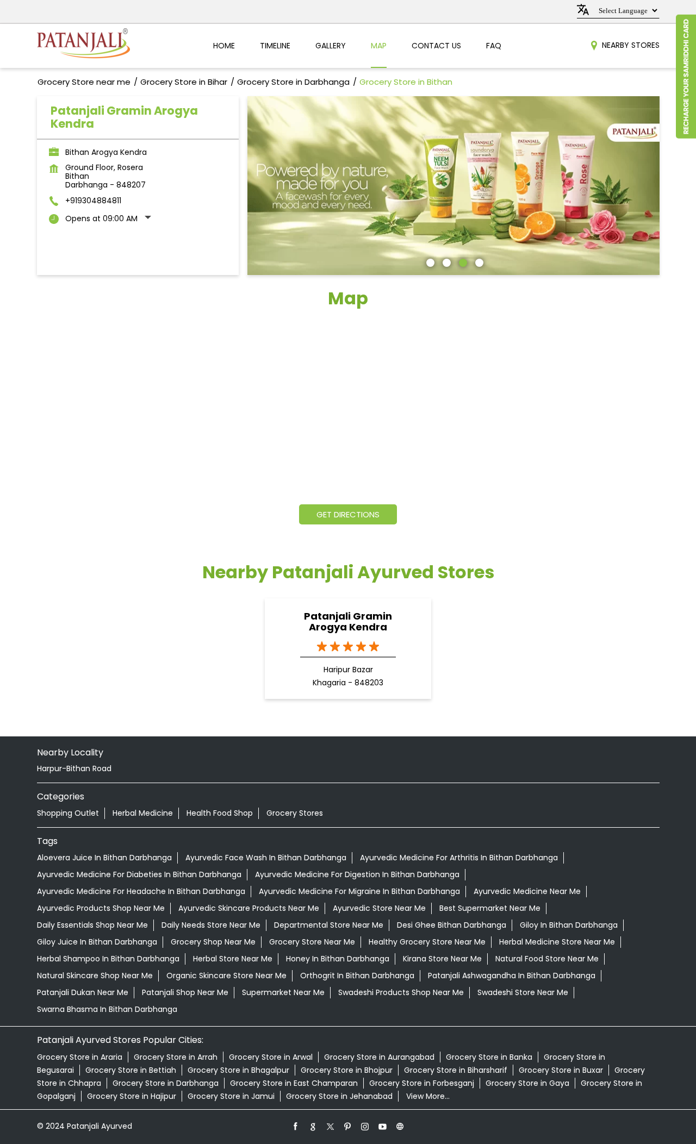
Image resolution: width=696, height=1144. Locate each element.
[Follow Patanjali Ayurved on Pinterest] (348, 1126)
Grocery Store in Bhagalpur (238, 1070)
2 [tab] (445, 261)
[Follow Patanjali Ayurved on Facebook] (295, 1126)
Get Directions (348, 514)
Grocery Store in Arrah (175, 1057)
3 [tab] (461, 261)
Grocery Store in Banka (489, 1057)
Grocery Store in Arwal (271, 1057)
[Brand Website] (400, 1126)
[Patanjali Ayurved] (83, 46)
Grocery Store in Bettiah (130, 1070)
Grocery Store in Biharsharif (455, 1070)
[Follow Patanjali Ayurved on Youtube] (382, 1126)
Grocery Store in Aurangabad (379, 1057)
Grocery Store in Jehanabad (339, 1096)
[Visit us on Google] (313, 1126)
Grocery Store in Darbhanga (166, 1083)
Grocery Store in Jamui (231, 1096)
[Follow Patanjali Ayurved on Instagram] (365, 1126)
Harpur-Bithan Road (74, 768)
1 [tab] (429, 261)
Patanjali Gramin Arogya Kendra (348, 621)
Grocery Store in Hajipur (131, 1096)
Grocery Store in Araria (79, 1057)
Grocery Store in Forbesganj (421, 1083)
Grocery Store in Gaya (527, 1083)
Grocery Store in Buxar (561, 1070)
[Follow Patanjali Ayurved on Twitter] (330, 1126)
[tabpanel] (453, 185)
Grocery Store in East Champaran (294, 1083)
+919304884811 (93, 200)
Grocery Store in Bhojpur (347, 1070)
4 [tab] (478, 261)
